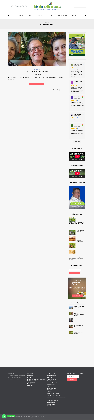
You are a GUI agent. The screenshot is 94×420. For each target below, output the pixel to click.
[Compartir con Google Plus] (57, 90)
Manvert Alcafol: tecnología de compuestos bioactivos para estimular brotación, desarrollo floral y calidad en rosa (77, 257)
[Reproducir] (71, 159)
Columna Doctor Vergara (53, 382)
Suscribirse (75, 15)
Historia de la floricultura (53, 395)
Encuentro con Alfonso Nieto (37, 71)
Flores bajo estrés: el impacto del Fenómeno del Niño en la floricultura (81, 239)
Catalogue (30, 375)
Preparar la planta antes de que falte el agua (81, 245)
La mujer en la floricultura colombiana (56, 397)
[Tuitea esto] (55, 90)
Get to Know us (80, 6)
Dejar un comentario (37, 89)
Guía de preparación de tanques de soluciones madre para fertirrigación (78, 320)
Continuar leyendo (37, 83)
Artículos (49, 377)
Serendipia (49, 406)
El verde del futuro (51, 388)
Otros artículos (51, 404)
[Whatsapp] (4, 416)
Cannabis (49, 381)
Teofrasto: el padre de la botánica (78, 307)
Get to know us (31, 382)
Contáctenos (77, 295)
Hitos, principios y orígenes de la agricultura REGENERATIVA (81, 232)
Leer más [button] (73, 76)
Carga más (77, 141)
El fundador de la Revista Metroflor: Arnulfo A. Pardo (36, 379)
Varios (48, 407)
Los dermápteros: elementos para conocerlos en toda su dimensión (79, 314)
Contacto (50, 15)
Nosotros (40, 15)
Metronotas (37, 69)
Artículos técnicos (51, 379)
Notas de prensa (51, 402)
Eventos (49, 391)
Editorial (30, 15)
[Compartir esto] (53, 90)
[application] (77, 156)
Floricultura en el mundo (53, 393)
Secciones (18, 15)
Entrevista (49, 390)
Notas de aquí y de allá (52, 400)
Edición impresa (62, 15)
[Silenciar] (81, 159)
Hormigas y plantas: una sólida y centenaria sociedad (79, 332)
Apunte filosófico (51, 375)
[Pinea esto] (59, 90)
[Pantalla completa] (83, 159)
